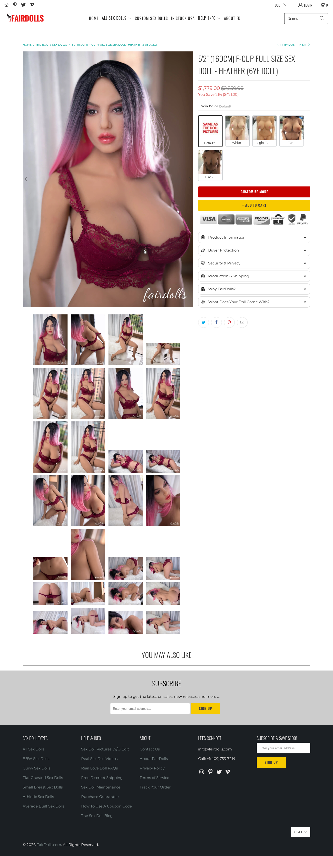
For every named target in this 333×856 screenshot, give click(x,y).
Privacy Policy (152, 768)
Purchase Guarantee (100, 796)
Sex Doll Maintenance (100, 787)
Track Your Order (155, 787)
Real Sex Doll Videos (99, 758)
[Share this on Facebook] (216, 322)
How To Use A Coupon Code (106, 806)
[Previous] (26, 179)
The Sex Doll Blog (97, 815)
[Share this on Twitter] (203, 322)
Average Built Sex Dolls (43, 806)
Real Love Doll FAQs (99, 768)
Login (308, 5)
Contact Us (150, 749)
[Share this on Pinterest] (229, 322)
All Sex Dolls (33, 749)
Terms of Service (154, 777)
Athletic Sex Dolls (38, 796)
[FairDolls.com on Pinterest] (14, 5)
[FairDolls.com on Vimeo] (31, 5)
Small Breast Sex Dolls (43, 787)
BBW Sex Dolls (36, 758)
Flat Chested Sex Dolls (43, 777)
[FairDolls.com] (25, 18)
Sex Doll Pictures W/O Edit (105, 749)
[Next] (190, 179)
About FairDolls (154, 758)
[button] (117, 18)
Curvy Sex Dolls (36, 768)
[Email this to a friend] (242, 322)
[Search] (322, 18)
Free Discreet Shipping (102, 777)
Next (303, 44)
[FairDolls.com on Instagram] (6, 5)
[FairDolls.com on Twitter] (23, 5)
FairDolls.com (49, 844)
